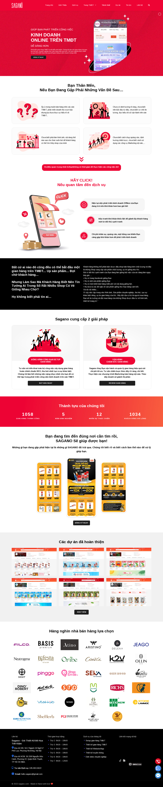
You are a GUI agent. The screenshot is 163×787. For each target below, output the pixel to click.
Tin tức (128, 5)
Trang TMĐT (89, 5)
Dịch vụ (75, 5)
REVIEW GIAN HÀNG (117, 383)
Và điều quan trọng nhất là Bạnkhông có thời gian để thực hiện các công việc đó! (81, 167)
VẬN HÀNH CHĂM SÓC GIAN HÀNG (117, 361)
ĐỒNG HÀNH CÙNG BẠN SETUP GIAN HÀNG (45, 361)
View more (34, 562)
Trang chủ (49, 5)
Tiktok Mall (106, 5)
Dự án (118, 5)
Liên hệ (140, 5)
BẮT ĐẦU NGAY (45, 383)
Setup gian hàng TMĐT (95, 741)
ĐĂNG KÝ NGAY (81, 523)
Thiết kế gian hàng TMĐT (96, 745)
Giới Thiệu (62, 5)
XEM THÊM (81, 612)
